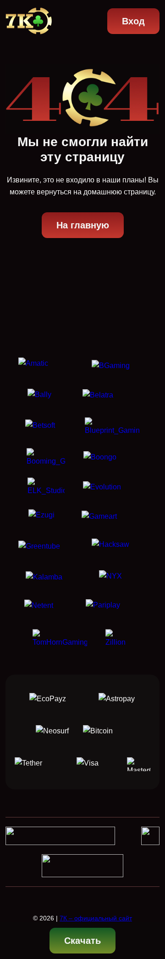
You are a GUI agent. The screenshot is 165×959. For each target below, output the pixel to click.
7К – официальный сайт (96, 918)
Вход (133, 21)
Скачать (82, 941)
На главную (82, 225)
